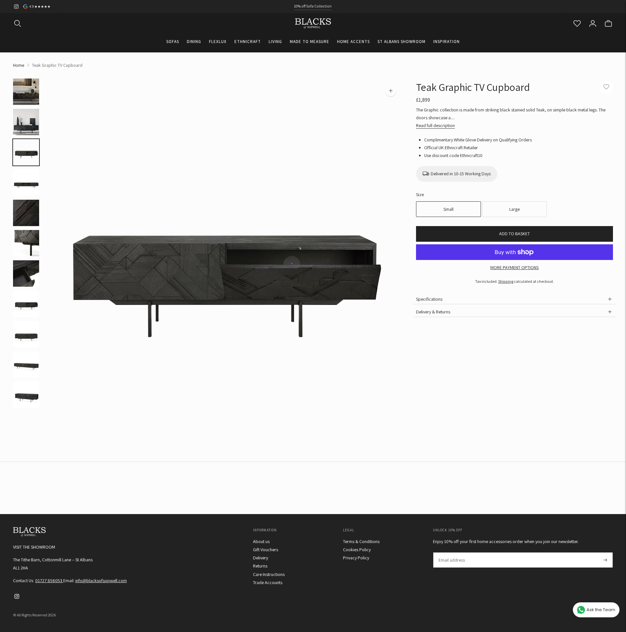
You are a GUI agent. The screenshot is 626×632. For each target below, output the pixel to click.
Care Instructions (269, 574)
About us (261, 541)
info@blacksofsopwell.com (101, 580)
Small (448, 209)
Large (514, 209)
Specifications (429, 299)
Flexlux (218, 41)
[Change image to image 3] (26, 152)
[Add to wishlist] (606, 87)
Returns (260, 566)
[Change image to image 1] (26, 92)
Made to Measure (309, 41)
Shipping (505, 281)
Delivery (260, 558)
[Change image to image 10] (26, 364)
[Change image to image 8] (26, 304)
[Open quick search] (17, 23)
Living (275, 41)
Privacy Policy (356, 558)
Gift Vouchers (265, 550)
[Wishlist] (577, 23)
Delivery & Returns (433, 312)
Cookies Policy (357, 550)
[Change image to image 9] (26, 334)
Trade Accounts (267, 582)
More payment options (514, 267)
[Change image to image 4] (26, 182)
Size (420, 194)
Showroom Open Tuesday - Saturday (313, 6)
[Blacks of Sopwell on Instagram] (16, 6)
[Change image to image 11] (26, 394)
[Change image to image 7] (26, 273)
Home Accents (353, 41)
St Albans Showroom (401, 41)
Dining (194, 41)
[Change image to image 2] (26, 122)
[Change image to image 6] (26, 243)
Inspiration (446, 41)
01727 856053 (49, 580)
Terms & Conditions (361, 541)
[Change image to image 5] (26, 213)
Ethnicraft (247, 41)
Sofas (172, 41)
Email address (451, 552)
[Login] (592, 23)
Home (18, 65)
